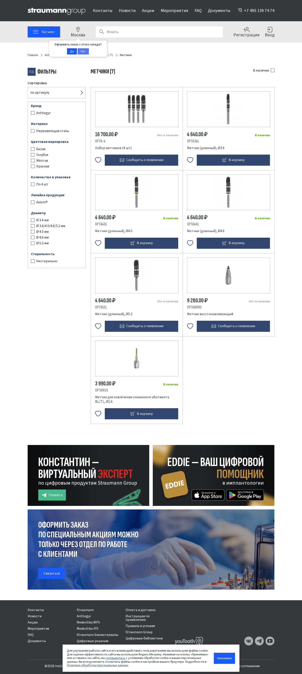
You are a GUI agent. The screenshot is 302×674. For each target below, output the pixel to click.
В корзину (237, 159)
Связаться (52, 573)
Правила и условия (140, 625)
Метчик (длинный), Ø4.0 (113, 231)
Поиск (101, 32)
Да (72, 51)
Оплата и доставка (140, 610)
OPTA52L (101, 307)
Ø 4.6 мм (42, 237)
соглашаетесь (115, 658)
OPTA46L (193, 224)
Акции (148, 11)
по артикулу (39, 92)
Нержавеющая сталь (52, 131)
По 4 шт (42, 184)
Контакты (103, 11)
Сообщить (144, 159)
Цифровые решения (92, 641)
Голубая (42, 154)
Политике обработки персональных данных (97, 665)
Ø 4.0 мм (42, 231)
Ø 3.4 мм (42, 220)
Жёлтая (42, 160)
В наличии (261, 70)
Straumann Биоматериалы (97, 634)
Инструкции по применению (138, 618)
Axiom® (42, 202)
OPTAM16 (101, 390)
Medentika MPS (88, 622)
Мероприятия (174, 11)
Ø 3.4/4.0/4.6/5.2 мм (50, 225)
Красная (42, 166)
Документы (219, 11)
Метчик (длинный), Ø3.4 (205, 148)
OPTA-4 (100, 141)
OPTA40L (101, 224)
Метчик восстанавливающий (210, 314)
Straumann (85, 610)
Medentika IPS (87, 628)
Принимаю (224, 658)
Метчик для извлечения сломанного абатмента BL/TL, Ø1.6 (132, 399)
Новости (127, 11)
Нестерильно (46, 261)
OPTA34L (193, 141)
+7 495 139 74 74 (259, 11)
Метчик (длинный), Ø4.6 (205, 231)
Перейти (55, 495)
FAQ (198, 11)
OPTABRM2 (194, 307)
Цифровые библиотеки (144, 638)
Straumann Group (139, 632)
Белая (40, 149)
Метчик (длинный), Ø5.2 (113, 314)
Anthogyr (43, 113)
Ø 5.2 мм (42, 243)
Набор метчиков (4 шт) (113, 148)
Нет (83, 51)
